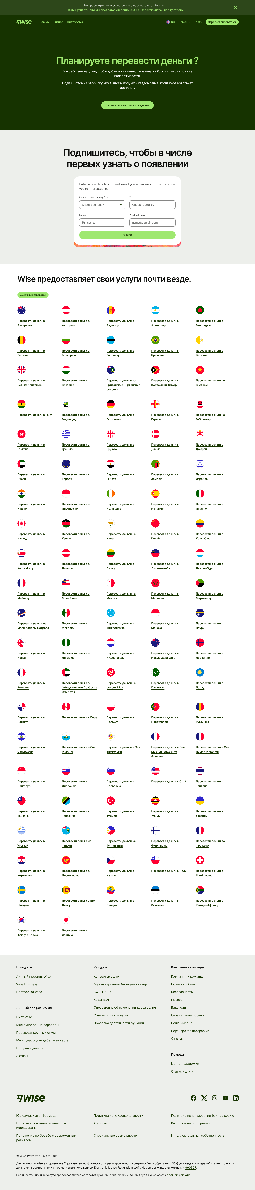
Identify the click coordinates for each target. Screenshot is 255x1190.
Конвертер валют (107, 976)
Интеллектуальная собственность (197, 1135)
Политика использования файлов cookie (202, 1115)
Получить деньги (29, 1048)
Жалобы (100, 1123)
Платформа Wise (29, 992)
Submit (127, 235)
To (130, 197)
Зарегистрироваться (222, 22)
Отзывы (177, 1038)
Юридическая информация (37, 1115)
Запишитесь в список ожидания (127, 105)
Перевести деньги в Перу (79, 717)
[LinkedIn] (236, 1098)
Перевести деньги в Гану (34, 414)
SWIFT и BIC (103, 992)
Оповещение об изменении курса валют (125, 1007)
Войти (198, 22)
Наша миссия (181, 1023)
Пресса (176, 999)
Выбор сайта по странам (190, 1123)
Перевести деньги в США (168, 781)
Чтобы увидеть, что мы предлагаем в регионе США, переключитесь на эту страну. (125, 10)
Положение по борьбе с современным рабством (46, 1138)
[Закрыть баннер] (235, 8)
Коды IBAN (102, 999)
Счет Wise (24, 1017)
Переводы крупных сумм (36, 1032)
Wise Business (26, 984)
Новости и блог (183, 984)
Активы (22, 1056)
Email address (137, 215)
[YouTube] (225, 1098)
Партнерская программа (190, 1031)
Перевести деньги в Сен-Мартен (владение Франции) (168, 751)
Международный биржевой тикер (120, 984)
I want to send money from (94, 197)
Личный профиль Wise (33, 976)
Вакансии (178, 1007)
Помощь (184, 22)
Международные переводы (37, 1025)
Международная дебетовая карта (42, 1040)
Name (82, 215)
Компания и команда (187, 976)
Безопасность (182, 992)
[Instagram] (214, 1098)
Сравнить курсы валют (112, 1015)
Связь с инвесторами (187, 1015)
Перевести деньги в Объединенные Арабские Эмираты (79, 687)
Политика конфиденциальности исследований (41, 1125)
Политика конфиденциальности (118, 1115)
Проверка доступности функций (119, 1023)
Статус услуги (182, 1071)
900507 (190, 1167)
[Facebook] (193, 1098)
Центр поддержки (185, 1063)
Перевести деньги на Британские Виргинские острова (123, 385)
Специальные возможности (115, 1135)
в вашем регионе (178, 1175)
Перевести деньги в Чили (169, 871)
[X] (204, 1098)
